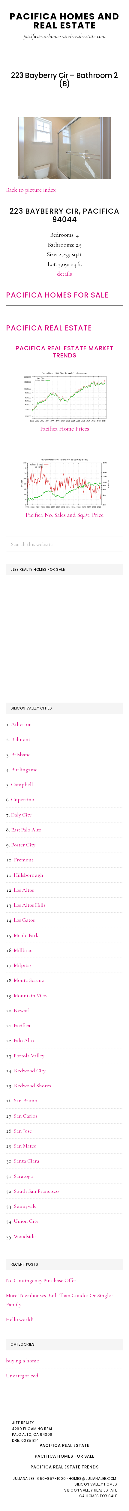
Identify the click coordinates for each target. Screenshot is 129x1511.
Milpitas (23, 965)
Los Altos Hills (29, 905)
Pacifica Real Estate (49, 328)
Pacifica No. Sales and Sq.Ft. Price (65, 515)
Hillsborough (28, 875)
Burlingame (24, 769)
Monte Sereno (29, 980)
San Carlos (25, 1116)
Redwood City (30, 1070)
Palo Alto (24, 1040)
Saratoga (23, 1176)
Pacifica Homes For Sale (57, 295)
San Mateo (25, 1145)
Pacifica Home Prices (64, 428)
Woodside (25, 1236)
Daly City (21, 814)
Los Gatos (24, 920)
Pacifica (22, 1025)
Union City (26, 1221)
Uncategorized (22, 1375)
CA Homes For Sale (98, 1495)
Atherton (21, 724)
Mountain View (30, 995)
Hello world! (20, 1319)
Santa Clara (26, 1160)
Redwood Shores (32, 1085)
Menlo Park (26, 935)
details (64, 273)
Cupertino (22, 799)
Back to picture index (31, 190)
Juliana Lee (23, 1478)
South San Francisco (36, 1191)
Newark (22, 1010)
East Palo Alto (26, 829)
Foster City (23, 844)
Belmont (20, 739)
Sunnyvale (25, 1206)
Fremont (23, 859)
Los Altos (24, 890)
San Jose (23, 1130)
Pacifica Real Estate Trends (65, 1467)
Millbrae (23, 950)
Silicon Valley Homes (95, 1484)
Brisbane (21, 754)
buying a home (22, 1360)
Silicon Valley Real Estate (90, 1490)
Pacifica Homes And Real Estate (64, 21)
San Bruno (25, 1100)
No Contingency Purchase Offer (41, 1280)
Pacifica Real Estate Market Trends (65, 352)
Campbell (22, 784)
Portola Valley (29, 1055)
